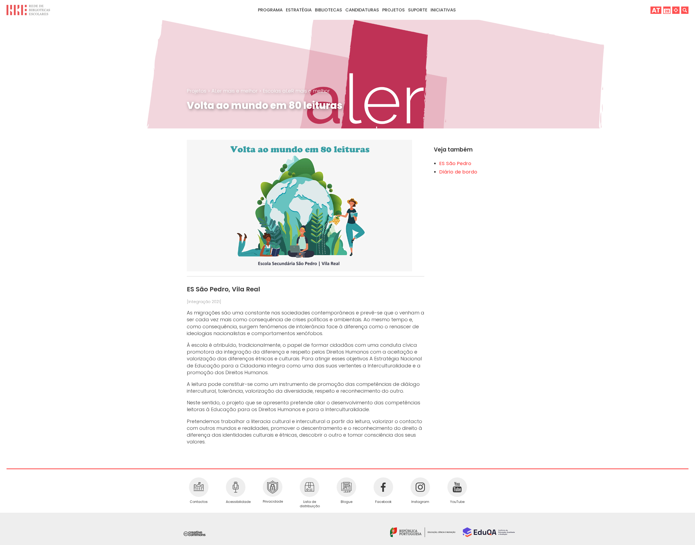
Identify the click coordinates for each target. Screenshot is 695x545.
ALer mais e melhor (235, 90)
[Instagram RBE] (420, 487)
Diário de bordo (458, 171)
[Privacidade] (272, 487)
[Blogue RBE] (346, 487)
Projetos (393, 10)
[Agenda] (667, 10)
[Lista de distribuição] (309, 487)
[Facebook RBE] (383, 487)
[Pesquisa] (684, 10)
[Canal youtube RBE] (457, 487)
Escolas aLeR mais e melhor (296, 90)
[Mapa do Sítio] (676, 10)
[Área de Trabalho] (655, 10)
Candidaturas (362, 10)
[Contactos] (198, 487)
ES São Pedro (455, 163)
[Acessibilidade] (235, 487)
